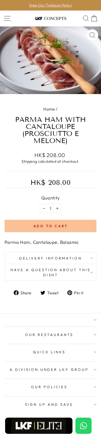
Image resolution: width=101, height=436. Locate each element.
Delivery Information (50, 258)
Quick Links (49, 352)
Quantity (50, 198)
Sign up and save (49, 404)
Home (49, 109)
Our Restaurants (49, 334)
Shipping (29, 161)
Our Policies (49, 387)
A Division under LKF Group (49, 369)
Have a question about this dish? (50, 272)
